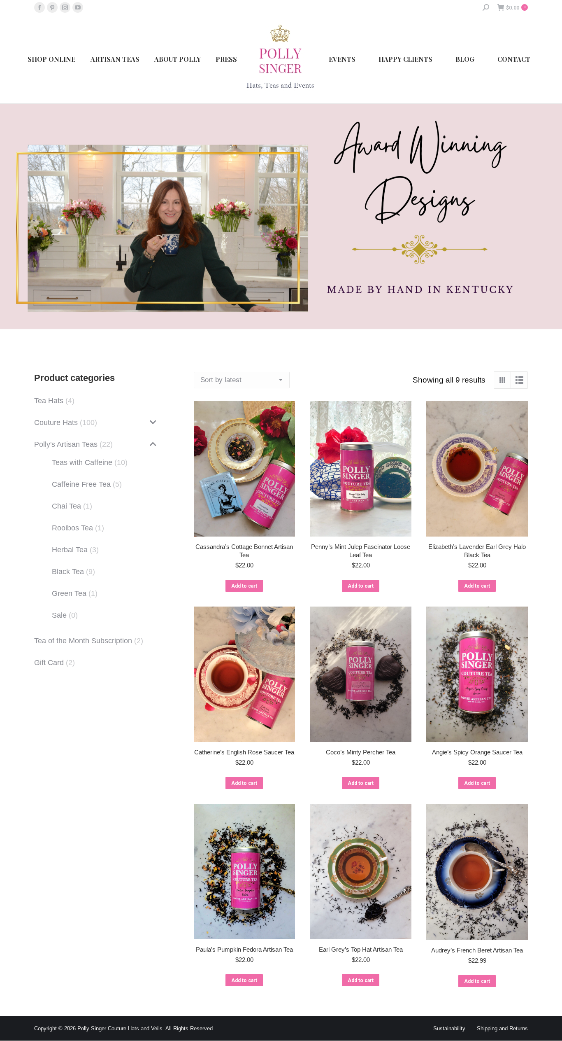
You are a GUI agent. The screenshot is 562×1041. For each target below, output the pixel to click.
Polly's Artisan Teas (66, 444)
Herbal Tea (70, 550)
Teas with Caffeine (82, 462)
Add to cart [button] (244, 586)
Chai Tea (66, 506)
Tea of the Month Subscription (83, 641)
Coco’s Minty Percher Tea (360, 752)
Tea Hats (48, 401)
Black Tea (68, 571)
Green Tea (69, 593)
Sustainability (449, 1028)
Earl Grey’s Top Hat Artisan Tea (361, 949)
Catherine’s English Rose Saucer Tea (244, 752)
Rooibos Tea (72, 528)
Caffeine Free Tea (81, 484)
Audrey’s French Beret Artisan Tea (477, 950)
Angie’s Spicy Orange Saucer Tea (477, 752)
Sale (59, 615)
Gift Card (49, 662)
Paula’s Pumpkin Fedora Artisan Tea (244, 949)
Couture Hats (56, 422)
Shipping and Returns (502, 1028)
